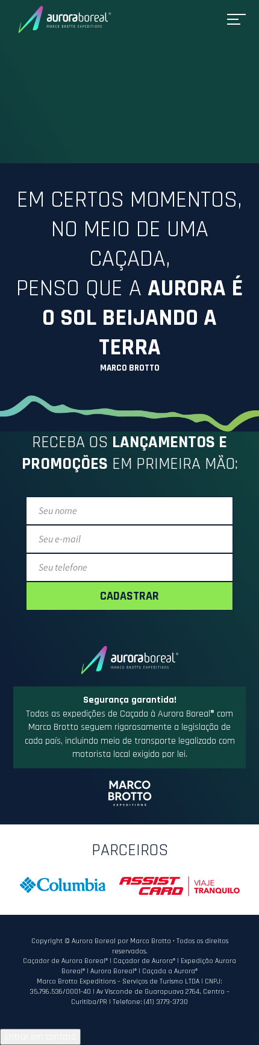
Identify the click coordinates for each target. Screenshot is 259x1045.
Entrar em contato (40, 1037)
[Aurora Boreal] (64, 19)
